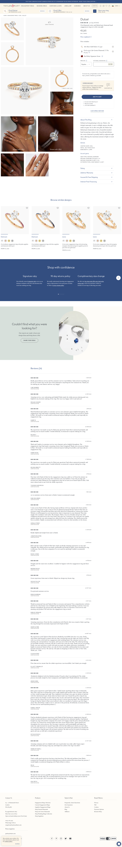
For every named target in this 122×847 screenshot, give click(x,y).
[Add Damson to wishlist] (27, 208)
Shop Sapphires (39, 816)
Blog (66, 809)
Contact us (103, 6)
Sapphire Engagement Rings (42, 807)
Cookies (96, 807)
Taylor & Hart (12, 6)
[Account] (100, 6)
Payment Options (99, 809)
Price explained (85, 37)
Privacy (96, 802)
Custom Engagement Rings (42, 805)
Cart (109, 6)
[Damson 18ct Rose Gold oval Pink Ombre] (15, 228)
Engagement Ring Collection (42, 802)
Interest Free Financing (88, 182)
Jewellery (67, 6)
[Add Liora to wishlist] (88, 208)
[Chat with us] (119, 844)
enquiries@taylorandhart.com (13, 825)
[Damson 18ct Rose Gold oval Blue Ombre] (46, 228)
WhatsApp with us (10, 823)
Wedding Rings (42, 6)
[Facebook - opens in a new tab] (52, 838)
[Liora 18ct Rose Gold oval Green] (76, 228)
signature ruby (32, 281)
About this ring (85, 120)
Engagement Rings (27, 6)
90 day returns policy (58, 285)
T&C (95, 805)
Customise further (97, 111)
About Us (86, 6)
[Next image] (26, 220)
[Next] (118, 278)
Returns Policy (98, 811)
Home (5, 15)
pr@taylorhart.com (10, 833)
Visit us (95, 5)
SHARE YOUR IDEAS (29, 340)
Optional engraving (99, 60)
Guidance (77, 6)
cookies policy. (9, 841)
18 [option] (5, 240)
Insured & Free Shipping (89, 177)
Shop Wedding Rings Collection (43, 814)
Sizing (82, 168)
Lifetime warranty (86, 173)
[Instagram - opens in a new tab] (61, 838)
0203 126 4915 (9, 820)
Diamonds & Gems (56, 6)
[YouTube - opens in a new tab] (70, 838)
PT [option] (2, 240)
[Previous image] (3, 220)
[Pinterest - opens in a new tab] (56, 838)
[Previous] (3, 278)
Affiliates (67, 811)
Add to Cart (97, 97)
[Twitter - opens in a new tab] (66, 838)
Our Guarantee (69, 805)
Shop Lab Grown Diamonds (42, 811)
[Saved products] (106, 6)
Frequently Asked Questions (72, 802)
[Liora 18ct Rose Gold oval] (107, 228)
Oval (20, 15)
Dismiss (17, 844)
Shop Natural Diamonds (41, 809)
